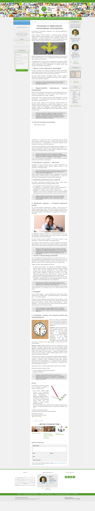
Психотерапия (26, 485)
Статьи (34, 21)
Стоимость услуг (27, 1)
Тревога (32, 18)
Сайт (34, 456)
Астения (30, 477)
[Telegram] (74, 477)
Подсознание (21, 485)
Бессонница (76, 18)
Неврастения (20, 483)
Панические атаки (20, 18)
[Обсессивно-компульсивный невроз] (61, 429)
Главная (15, 1)
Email (51, 453)
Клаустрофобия (28, 480)
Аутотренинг (34, 477)
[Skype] (71, 477)
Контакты (47, 1)
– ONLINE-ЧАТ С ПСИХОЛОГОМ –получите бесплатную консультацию (22, 22)
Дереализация (26, 479)
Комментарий (36, 445)
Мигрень (23, 482)
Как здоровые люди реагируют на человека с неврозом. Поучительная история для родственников (48, 436)
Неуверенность (61, 18)
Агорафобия (20, 477)
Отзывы (32, 1)
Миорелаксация (27, 482)
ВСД (27, 18)
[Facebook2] (66, 477)
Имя (34, 453)
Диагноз (30, 479)
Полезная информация (40, 1)
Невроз (25, 483)
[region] (47, 481)
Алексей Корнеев (38, 416)
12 (43, 73)
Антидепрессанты (26, 477)
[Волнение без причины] (37, 429)
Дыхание (33, 479)
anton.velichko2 (76, 57)
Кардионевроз (22, 480)
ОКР (33, 483)
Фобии (36, 18)
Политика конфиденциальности (63, 494)
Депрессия (20, 479)
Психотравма (32, 485)
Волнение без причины (36, 433)
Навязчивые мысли (51, 18)
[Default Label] (68, 477)
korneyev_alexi (76, 41)
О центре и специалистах (46, 494)
